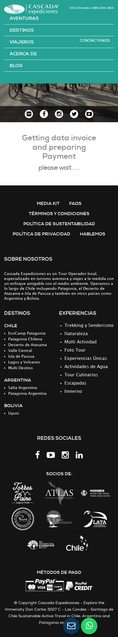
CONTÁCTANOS (95, 40)
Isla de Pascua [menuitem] (21, 356)
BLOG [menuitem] (16, 65)
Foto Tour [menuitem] (75, 350)
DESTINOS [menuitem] (22, 30)
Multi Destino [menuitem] (20, 368)
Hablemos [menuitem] (92, 234)
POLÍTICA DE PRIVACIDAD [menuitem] (41, 234)
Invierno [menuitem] (73, 392)
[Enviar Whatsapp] (89, 626)
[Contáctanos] (71, 626)
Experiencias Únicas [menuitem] (85, 359)
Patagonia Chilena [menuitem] (25, 339)
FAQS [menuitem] (75, 203)
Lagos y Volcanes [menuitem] (24, 362)
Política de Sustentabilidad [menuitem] (59, 224)
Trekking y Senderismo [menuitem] (89, 326)
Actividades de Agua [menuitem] (86, 367)
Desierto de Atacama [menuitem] (27, 345)
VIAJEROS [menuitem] (22, 42)
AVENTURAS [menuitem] (24, 18)
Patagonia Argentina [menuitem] (27, 393)
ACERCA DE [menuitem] (23, 54)
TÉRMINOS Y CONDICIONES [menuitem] (59, 213)
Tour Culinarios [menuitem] (81, 375)
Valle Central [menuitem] (20, 350)
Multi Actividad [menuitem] (80, 342)
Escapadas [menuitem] (75, 383)
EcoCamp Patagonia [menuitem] (27, 333)
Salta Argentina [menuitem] (22, 388)
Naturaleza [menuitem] (76, 334)
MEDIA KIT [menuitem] (48, 203)
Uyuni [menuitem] (13, 413)
